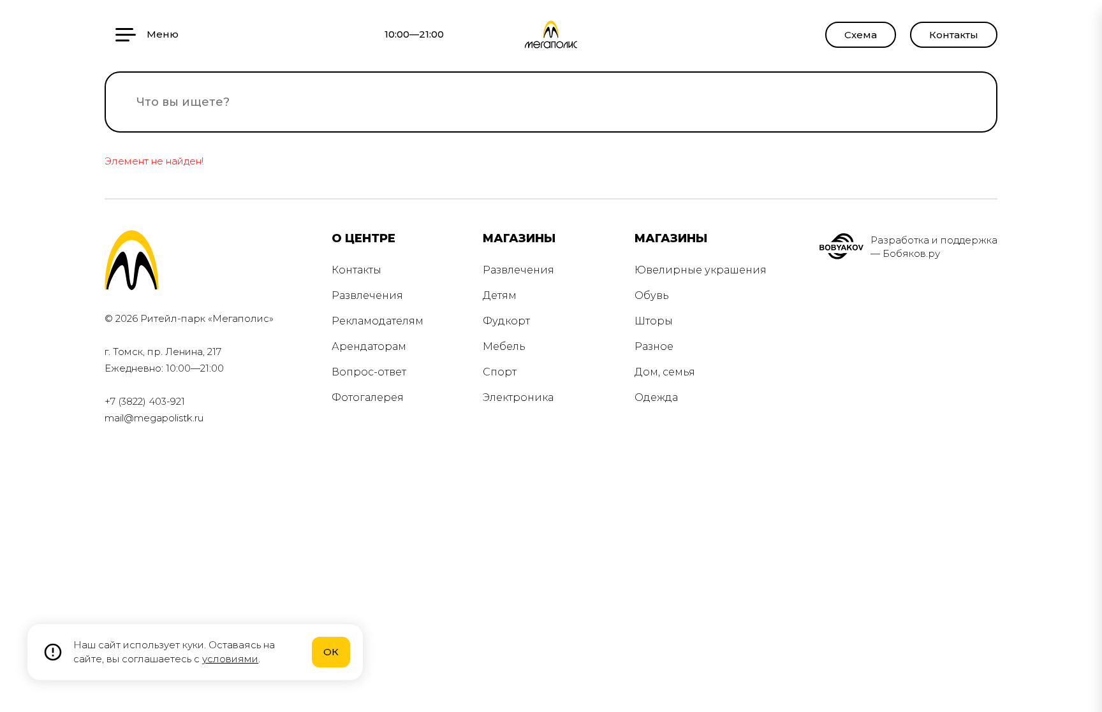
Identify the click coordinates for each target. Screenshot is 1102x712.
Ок (331, 652)
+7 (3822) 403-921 (145, 401)
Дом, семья (665, 372)
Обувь (652, 295)
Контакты (953, 35)
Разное (654, 346)
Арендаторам (369, 346)
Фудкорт (506, 321)
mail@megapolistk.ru (154, 418)
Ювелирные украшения (701, 270)
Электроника (518, 397)
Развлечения (367, 295)
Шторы (654, 321)
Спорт (500, 372)
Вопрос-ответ (369, 372)
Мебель (504, 346)
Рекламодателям (377, 321)
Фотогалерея (368, 397)
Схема (860, 35)
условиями (230, 659)
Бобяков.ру (911, 253)
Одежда (656, 397)
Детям (500, 295)
